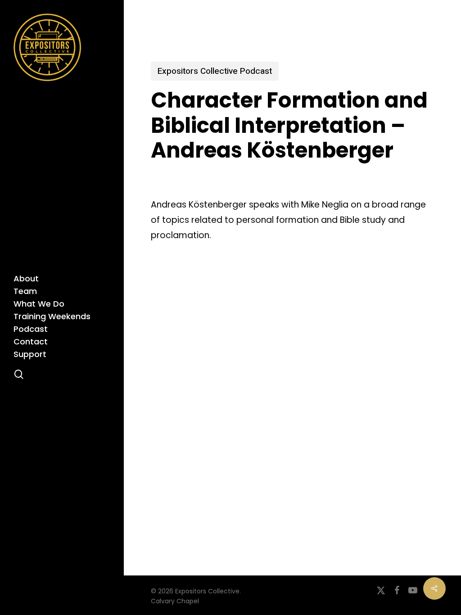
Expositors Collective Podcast (215, 71)
